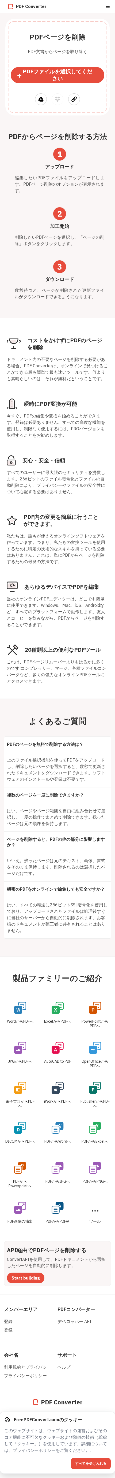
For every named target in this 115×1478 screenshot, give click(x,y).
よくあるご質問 (57, 721)
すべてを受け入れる (90, 1463)
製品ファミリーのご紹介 (57, 978)
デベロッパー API (74, 1321)
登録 (8, 1321)
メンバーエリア (21, 1309)
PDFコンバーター (76, 1309)
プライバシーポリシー (25, 1375)
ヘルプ (63, 1367)
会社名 (11, 1355)
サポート (67, 1355)
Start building (25, 1278)
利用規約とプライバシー (27, 1367)
